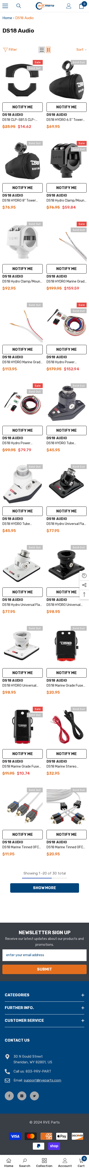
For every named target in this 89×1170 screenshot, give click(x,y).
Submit (44, 969)
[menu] (5, 6)
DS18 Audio (12, 115)
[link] (25, 1162)
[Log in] (68, 5)
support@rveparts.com (42, 1080)
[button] (42, 50)
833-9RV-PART (38, 1071)
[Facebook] (9, 1095)
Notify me (22, 107)
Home (7, 18)
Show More (44, 888)
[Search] (19, 6)
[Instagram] (21, 1095)
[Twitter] (34, 1095)
